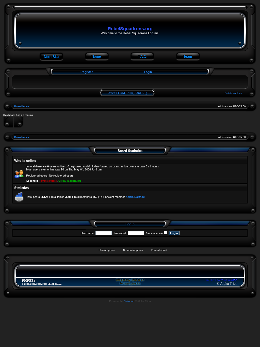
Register (86, 72)
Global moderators (70, 180)
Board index (21, 106)
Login (148, 72)
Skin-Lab (129, 301)
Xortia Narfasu (135, 196)
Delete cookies (233, 93)
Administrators (48, 180)
